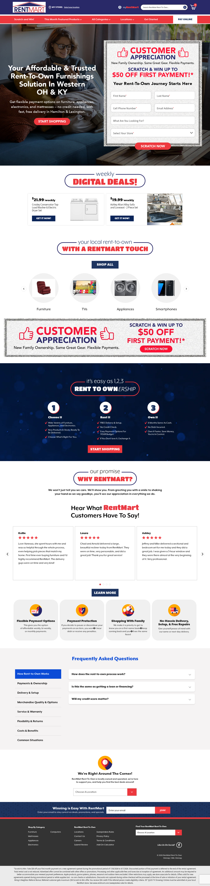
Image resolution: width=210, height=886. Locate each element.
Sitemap (166, 858)
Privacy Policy (103, 836)
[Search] (185, 7)
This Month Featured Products (61, 19)
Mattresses (33, 836)
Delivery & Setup (28, 692)
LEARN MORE (105, 593)
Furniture (32, 832)
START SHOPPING (105, 449)
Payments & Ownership (32, 683)
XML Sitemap (176, 858)
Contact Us (79, 836)
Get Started (151, 19)
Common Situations (30, 740)
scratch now (153, 146)
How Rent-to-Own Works (33, 673)
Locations (126, 19)
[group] (44, 292)
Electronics (33, 845)
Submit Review (81, 845)
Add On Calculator (105, 845)
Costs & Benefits (27, 730)
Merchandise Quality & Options (37, 702)
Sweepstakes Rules (105, 832)
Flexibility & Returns (30, 721)
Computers (55, 832)
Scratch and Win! (24, 19)
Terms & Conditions (106, 840)
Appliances (33, 840)
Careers (77, 840)
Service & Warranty (29, 711)
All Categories (100, 19)
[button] (100, 584)
